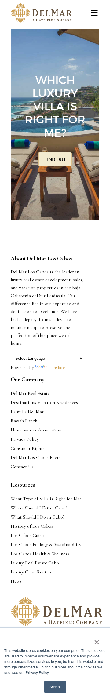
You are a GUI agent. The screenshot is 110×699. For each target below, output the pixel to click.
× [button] (96, 640)
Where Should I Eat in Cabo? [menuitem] (39, 508)
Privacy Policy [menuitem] (25, 439)
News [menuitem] (16, 581)
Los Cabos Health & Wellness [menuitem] (40, 554)
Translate (55, 367)
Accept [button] (55, 686)
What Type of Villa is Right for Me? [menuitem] (46, 499)
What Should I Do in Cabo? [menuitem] (37, 517)
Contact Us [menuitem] (22, 467)
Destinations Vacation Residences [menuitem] (44, 402)
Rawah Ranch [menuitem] (24, 421)
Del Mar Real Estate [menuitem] (30, 393)
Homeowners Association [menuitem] (36, 430)
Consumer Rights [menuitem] (28, 448)
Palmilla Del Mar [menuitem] (27, 412)
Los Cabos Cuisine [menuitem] (29, 535)
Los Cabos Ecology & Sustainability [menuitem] (46, 544)
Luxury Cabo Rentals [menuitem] (31, 572)
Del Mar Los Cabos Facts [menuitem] (36, 457)
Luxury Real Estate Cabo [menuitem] (35, 563)
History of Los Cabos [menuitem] (32, 526)
